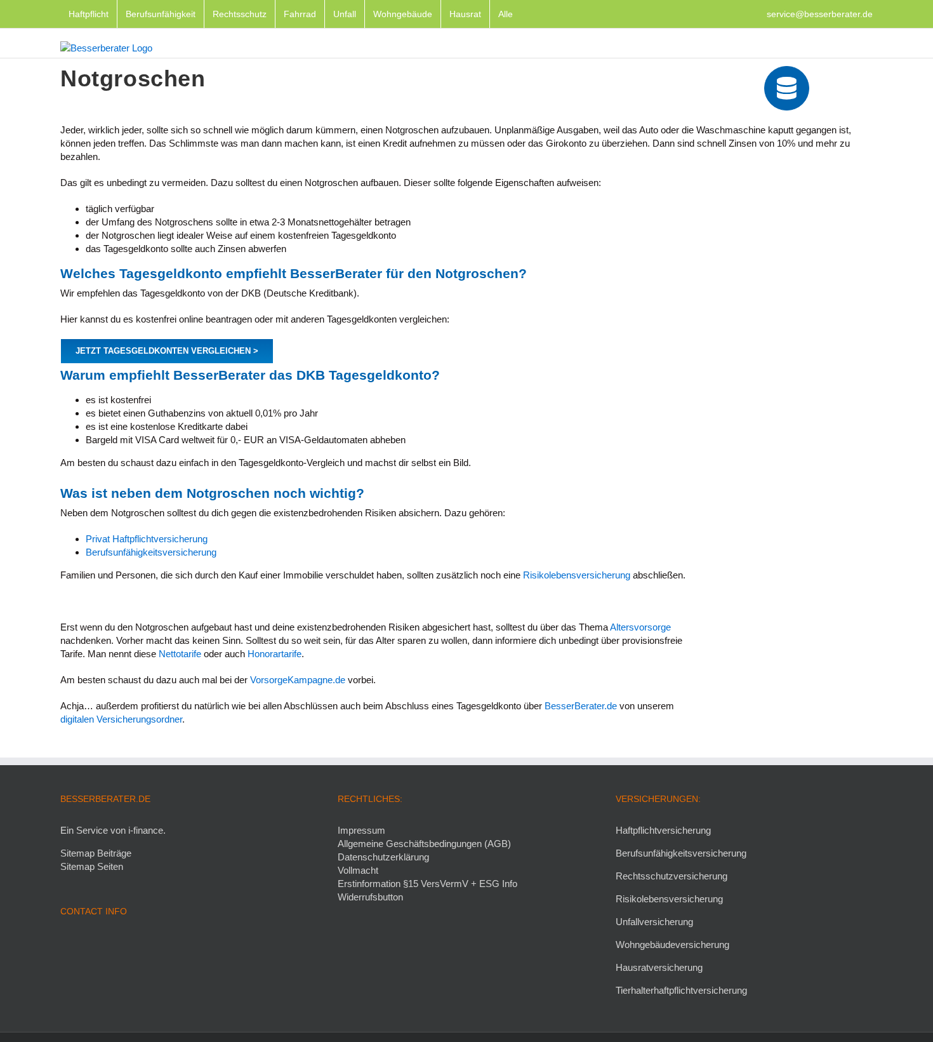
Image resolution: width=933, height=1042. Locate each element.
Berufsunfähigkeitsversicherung (151, 552)
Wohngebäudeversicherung (672, 944)
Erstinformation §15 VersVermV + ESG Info (427, 883)
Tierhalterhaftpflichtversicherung (681, 990)
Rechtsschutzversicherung (671, 876)
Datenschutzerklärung (383, 857)
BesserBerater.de (581, 705)
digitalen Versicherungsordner (121, 719)
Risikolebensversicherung (578, 575)
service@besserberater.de (820, 14)
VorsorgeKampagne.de (297, 679)
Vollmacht (358, 870)
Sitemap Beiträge (95, 853)
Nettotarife (180, 653)
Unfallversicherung (654, 921)
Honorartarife (274, 653)
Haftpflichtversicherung (663, 830)
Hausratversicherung (659, 967)
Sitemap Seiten (91, 866)
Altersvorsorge (640, 627)
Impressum (361, 830)
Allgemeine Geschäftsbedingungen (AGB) (424, 843)
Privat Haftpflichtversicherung (147, 538)
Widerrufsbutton (370, 897)
